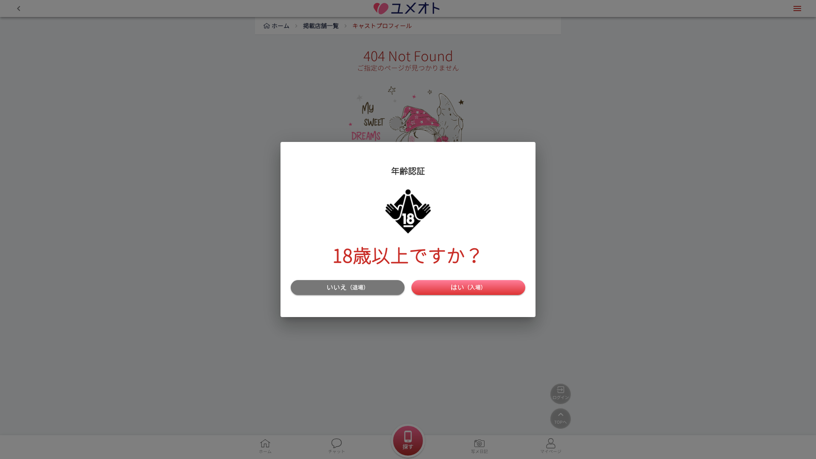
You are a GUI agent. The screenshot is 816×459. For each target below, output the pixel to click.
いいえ (347, 287)
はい (468, 287)
